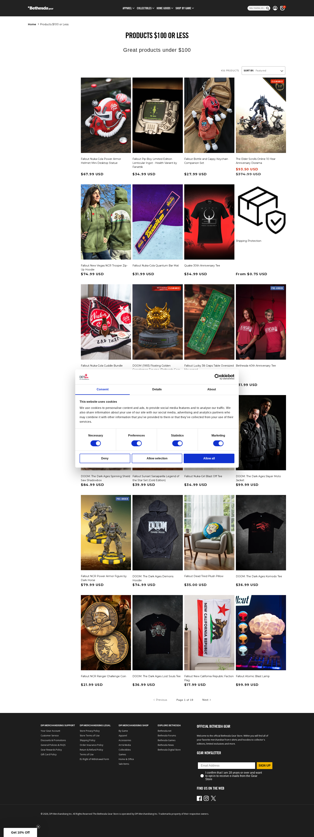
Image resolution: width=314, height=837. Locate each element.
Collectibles (125, 749)
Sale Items (124, 763)
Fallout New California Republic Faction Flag (209, 678)
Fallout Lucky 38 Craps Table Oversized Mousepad (209, 367)
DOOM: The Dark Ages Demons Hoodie (152, 578)
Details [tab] (157, 389)
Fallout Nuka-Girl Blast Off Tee (203, 476)
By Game (123, 730)
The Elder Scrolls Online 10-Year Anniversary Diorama (255, 161)
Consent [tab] (102, 389)
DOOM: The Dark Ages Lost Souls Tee (156, 676)
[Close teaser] (38, 827)
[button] (127, 8)
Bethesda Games (166, 740)
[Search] (267, 8)
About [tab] (211, 389)
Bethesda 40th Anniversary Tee (256, 365)
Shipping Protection (248, 240)
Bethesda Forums (167, 735)
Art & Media (125, 745)
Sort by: (249, 70)
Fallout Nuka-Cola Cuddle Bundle (102, 365)
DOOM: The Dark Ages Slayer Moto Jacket (258, 478)
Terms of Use (87, 754)
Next (205, 699)
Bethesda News (166, 745)
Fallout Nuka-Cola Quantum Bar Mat (155, 265)
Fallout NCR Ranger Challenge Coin (103, 676)
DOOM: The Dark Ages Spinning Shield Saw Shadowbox (105, 478)
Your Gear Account (50, 730)
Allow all (209, 458)
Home (32, 24)
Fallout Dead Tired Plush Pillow (203, 576)
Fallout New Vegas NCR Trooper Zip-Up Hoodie (104, 267)
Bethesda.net (164, 730)
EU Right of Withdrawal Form (94, 759)
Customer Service (50, 735)
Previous (161, 699)
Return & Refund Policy (91, 749)
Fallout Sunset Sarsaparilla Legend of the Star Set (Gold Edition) (155, 478)
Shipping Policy (87, 740)
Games (122, 754)
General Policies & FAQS (53, 745)
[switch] (136, 443)
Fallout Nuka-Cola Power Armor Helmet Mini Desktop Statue (101, 161)
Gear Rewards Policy (51, 749)
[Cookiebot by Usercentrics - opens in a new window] (218, 377)
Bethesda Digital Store (169, 749)
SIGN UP (265, 765)
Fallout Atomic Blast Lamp (253, 676)
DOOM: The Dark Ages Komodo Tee (259, 576)
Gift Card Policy (49, 754)
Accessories (125, 740)
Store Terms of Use (90, 735)
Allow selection (157, 458)
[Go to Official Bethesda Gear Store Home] (56, 8)
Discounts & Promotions (53, 740)
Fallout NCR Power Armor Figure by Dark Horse (104, 578)
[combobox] (256, 8)
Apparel (123, 735)
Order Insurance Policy (91, 745)
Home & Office (126, 759)
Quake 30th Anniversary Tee (202, 265)
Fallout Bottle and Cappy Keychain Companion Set (206, 161)
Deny (104, 458)
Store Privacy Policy (90, 730)
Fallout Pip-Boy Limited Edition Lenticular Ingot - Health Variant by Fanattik (154, 163)
